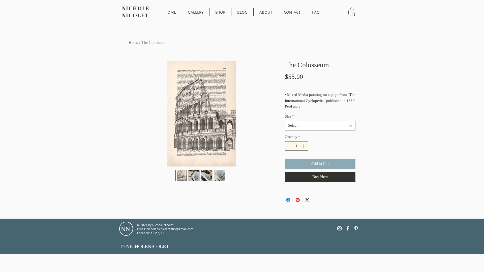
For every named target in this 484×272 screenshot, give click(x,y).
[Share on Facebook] (288, 200)
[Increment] (304, 146)
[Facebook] (348, 228)
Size (289, 116)
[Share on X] (307, 200)
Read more (292, 106)
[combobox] (320, 125)
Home (133, 42)
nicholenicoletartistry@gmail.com (169, 229)
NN (125, 229)
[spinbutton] (296, 146)
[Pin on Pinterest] (298, 200)
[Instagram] (339, 228)
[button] (351, 12)
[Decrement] (289, 146)
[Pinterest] (356, 228)
